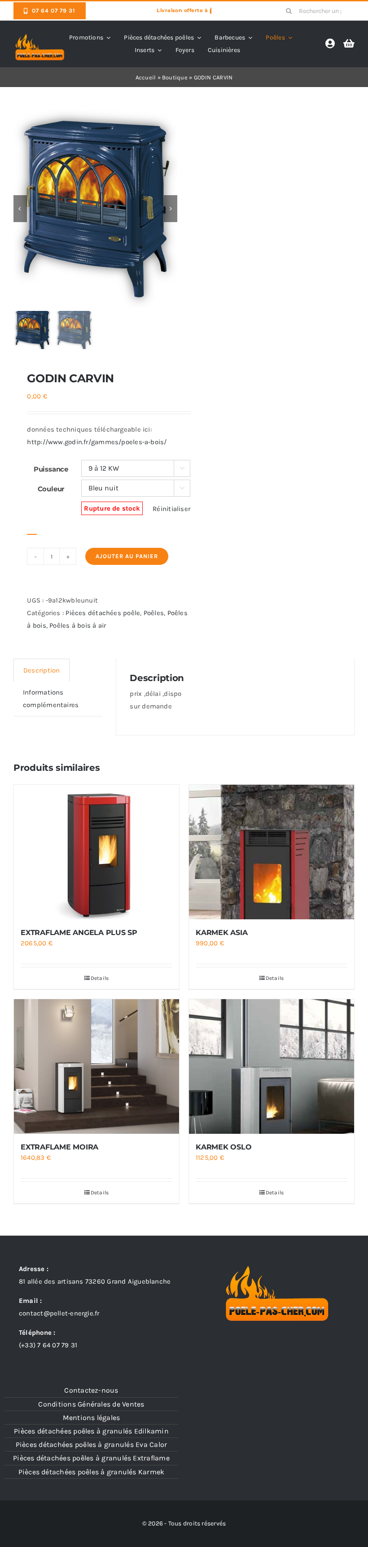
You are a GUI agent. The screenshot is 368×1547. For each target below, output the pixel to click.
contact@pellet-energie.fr (59, 1313)
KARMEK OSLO (223, 1147)
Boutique (175, 77)
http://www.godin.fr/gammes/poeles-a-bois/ (96, 442)
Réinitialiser (171, 509)
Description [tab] (41, 670)
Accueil (146, 77)
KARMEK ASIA (221, 932)
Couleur (51, 489)
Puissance (51, 469)
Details (100, 978)
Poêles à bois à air (77, 625)
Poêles (154, 613)
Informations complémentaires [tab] (51, 698)
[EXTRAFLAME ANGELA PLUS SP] (96, 852)
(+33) (48, 1345)
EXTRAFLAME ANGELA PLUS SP (79, 932)
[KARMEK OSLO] (271, 1066)
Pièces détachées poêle (103, 613)
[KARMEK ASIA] (271, 852)
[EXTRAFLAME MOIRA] (96, 1066)
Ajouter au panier (127, 556)
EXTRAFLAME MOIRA (59, 1147)
